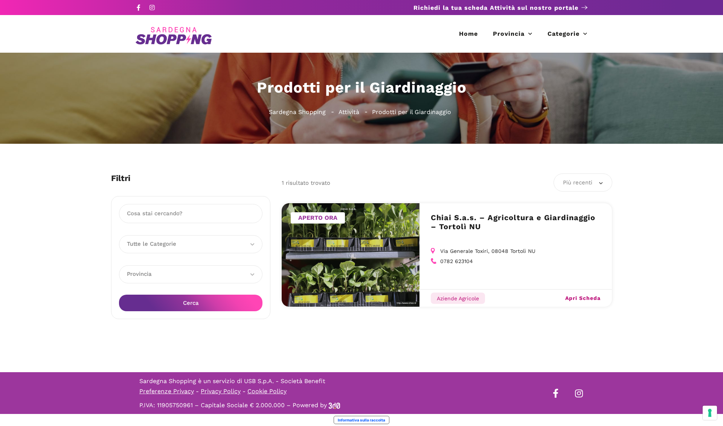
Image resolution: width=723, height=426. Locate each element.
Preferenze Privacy (166, 391)
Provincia (509, 33)
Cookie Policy (267, 391)
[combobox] (583, 182)
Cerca (191, 303)
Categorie (564, 33)
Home (468, 33)
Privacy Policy (221, 391)
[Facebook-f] (139, 8)
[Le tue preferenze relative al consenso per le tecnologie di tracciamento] (710, 413)
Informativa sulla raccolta (361, 420)
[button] (190, 244)
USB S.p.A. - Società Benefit (284, 381)
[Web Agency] (334, 405)
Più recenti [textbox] (577, 182)
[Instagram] (152, 8)
